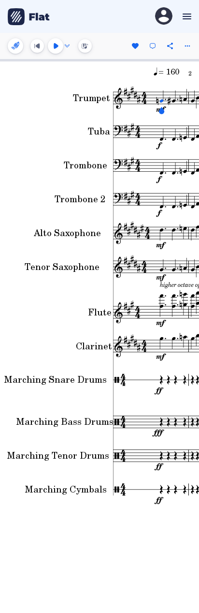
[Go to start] (37, 46)
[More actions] (187, 46)
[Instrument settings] (15, 46)
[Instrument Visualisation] (85, 46)
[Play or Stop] (55, 46)
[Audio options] (67, 46)
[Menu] (185, 16)
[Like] (135, 46)
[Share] (170, 46)
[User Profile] (163, 16)
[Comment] (152, 46)
